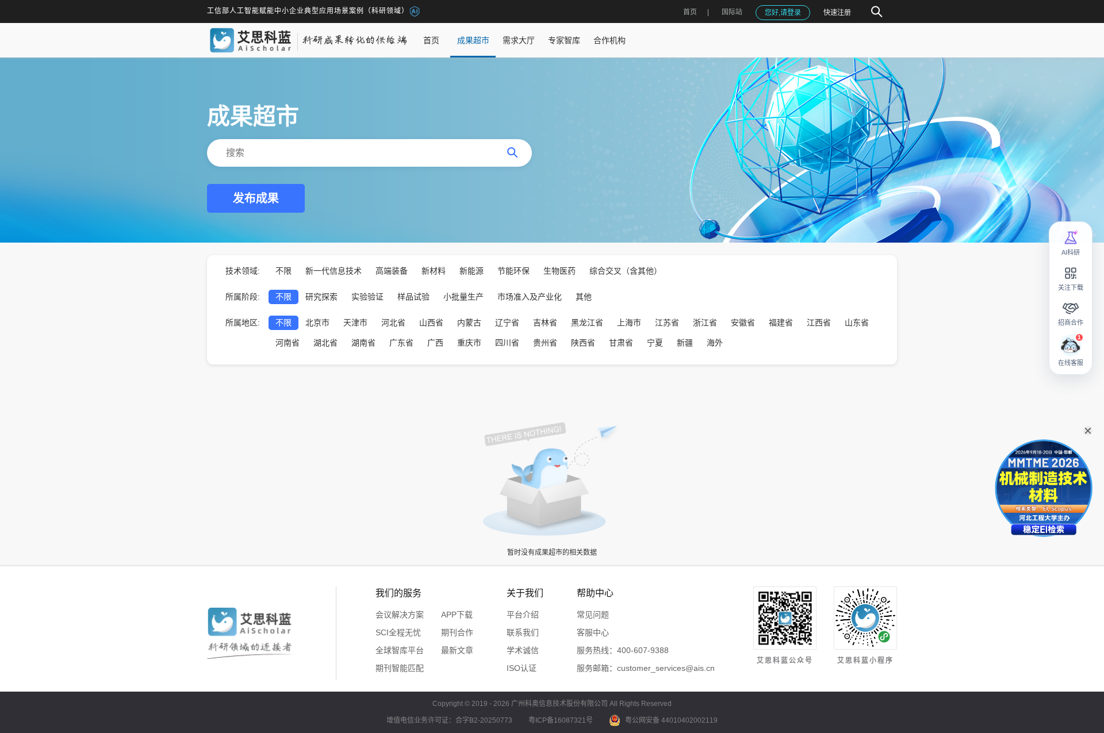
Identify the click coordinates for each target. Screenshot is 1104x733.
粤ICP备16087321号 (560, 720)
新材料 (433, 270)
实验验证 (367, 296)
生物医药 (559, 270)
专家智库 (564, 40)
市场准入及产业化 (529, 296)
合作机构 (609, 40)
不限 (283, 270)
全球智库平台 (399, 650)
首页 (690, 12)
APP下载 (457, 614)
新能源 (471, 270)
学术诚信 (523, 650)
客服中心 (593, 632)
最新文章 (457, 650)
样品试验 (413, 296)
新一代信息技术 (333, 270)
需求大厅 (519, 40)
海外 (715, 342)
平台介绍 (523, 614)
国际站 (732, 12)
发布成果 (256, 198)
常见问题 (593, 614)
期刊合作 (457, 632)
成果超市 (473, 40)
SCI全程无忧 (398, 632)
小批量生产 (463, 296)
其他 (584, 296)
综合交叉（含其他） (625, 270)
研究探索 (321, 296)
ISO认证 (521, 668)
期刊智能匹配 (399, 668)
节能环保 (513, 270)
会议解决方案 (399, 614)
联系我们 (523, 632)
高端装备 (391, 270)
